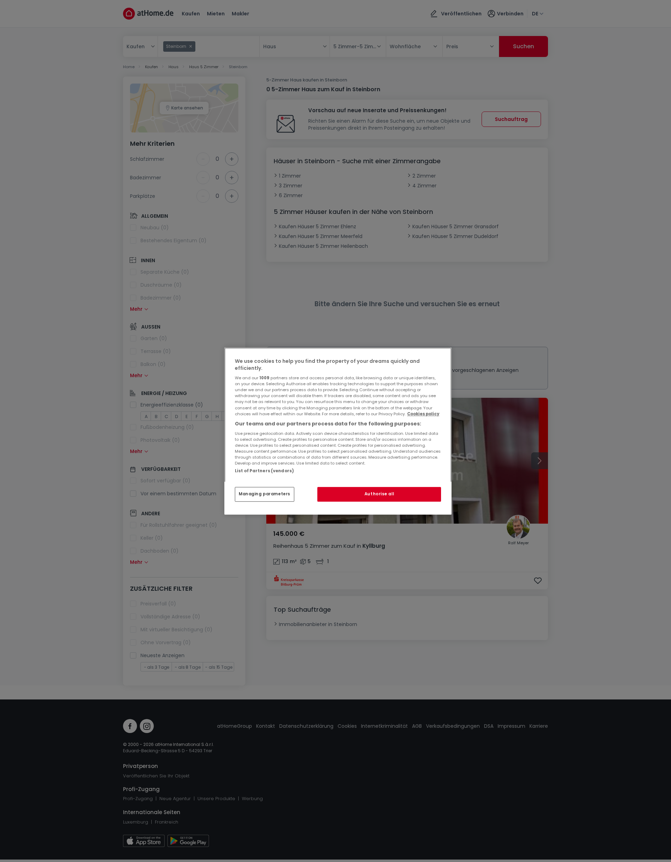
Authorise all (379, 494)
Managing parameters (264, 494)
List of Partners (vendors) (264, 471)
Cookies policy (423, 414)
